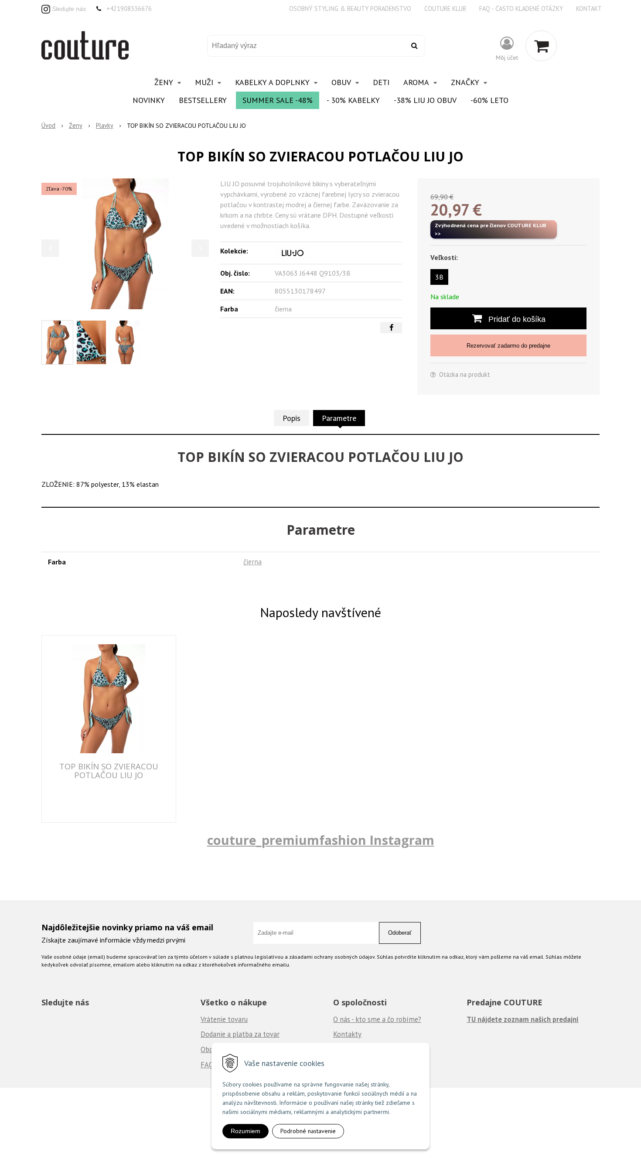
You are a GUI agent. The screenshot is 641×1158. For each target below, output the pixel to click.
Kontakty (347, 1034)
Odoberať (400, 932)
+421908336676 (129, 8)
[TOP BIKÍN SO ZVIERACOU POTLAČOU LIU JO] (125, 243)
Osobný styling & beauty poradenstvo (350, 8)
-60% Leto (489, 100)
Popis (291, 418)
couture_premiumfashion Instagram (320, 839)
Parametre (339, 418)
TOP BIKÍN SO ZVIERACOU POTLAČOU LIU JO (108, 770)
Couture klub (445, 8)
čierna (252, 562)
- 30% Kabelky (353, 100)
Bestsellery (203, 100)
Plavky (104, 125)
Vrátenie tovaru (224, 1019)
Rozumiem (245, 1130)
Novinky (149, 100)
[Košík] (541, 46)
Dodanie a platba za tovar (240, 1034)
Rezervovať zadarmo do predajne (508, 345)
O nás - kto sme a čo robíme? (377, 1019)
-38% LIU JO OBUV (425, 100)
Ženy (75, 125)
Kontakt (589, 8)
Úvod (48, 125)
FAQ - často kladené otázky (521, 8)
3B (439, 277)
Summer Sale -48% (277, 100)
